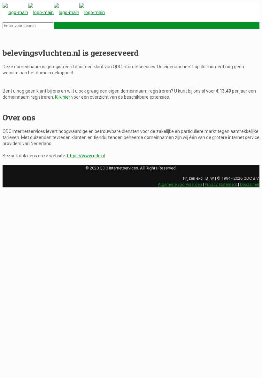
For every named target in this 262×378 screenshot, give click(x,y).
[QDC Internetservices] (54, 12)
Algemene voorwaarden (180, 184)
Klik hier (62, 97)
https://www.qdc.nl (86, 155)
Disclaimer (249, 184)
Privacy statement (221, 184)
